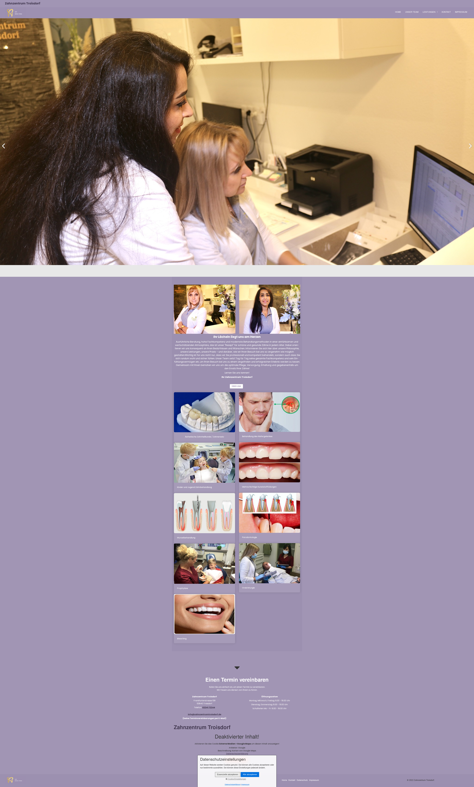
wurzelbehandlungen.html (204, 518)
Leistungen (429, 11)
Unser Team (411, 11)
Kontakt (446, 11)
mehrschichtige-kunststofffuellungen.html (269, 467)
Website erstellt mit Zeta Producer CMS (452, 780)
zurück (4, 148)
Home (398, 11)
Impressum (461, 11)
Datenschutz (302, 780)
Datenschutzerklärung (237, 753)
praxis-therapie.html (269, 518)
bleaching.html (204, 618)
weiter (470, 148)
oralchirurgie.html (269, 567)
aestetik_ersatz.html (204, 417)
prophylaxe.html (204, 569)
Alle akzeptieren (250, 774)
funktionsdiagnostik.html (269, 417)
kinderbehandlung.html (204, 468)
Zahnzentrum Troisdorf (22, 3)
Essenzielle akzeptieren (227, 774)
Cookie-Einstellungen (236, 779)
